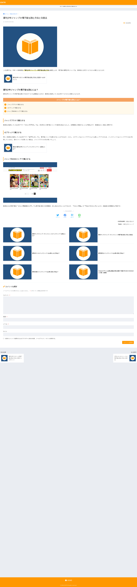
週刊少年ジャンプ (129, 224)
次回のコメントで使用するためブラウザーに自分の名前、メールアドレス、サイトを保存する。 (30, 338)
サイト (5, 331)
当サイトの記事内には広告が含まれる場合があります (68, 6)
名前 (5, 316)
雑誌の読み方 (130, 221)
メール (6, 324)
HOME (69, 580)
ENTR (3, 2)
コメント (6, 295)
